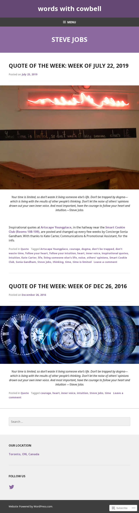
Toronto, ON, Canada (24, 454)
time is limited (82, 262)
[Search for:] (69, 422)
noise (81, 257)
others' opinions (97, 257)
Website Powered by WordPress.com (30, 506)
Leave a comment (105, 262)
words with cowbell (69, 8)
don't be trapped (103, 249)
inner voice (93, 253)
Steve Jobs (44, 262)
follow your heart (36, 253)
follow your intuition (62, 253)
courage (74, 249)
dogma (85, 249)
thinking (58, 262)
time (68, 262)
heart (81, 253)
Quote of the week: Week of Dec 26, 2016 (68, 286)
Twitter (11, 490)
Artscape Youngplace (56, 227)
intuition (14, 257)
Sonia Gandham (26, 262)
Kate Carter (29, 257)
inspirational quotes (115, 253)
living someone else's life (60, 257)
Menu (71, 22)
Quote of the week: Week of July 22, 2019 (69, 65)
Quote (25, 249)
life (40, 257)
